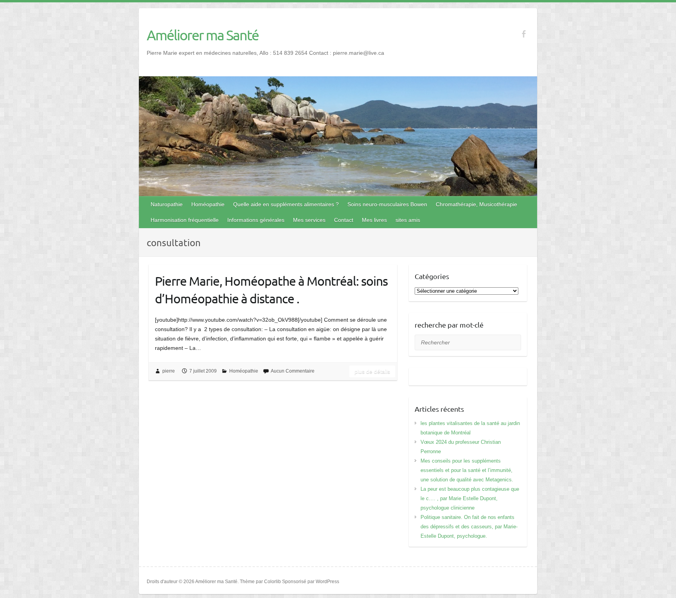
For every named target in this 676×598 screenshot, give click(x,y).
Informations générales (255, 220)
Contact (343, 220)
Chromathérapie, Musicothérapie (476, 204)
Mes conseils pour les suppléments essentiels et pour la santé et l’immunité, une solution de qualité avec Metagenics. (467, 470)
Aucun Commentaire (293, 371)
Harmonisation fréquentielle (185, 220)
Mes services (309, 220)
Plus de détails (372, 371)
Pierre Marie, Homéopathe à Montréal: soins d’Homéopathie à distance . (271, 289)
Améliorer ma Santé (203, 35)
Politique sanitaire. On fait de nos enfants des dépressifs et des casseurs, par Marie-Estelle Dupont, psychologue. (469, 526)
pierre (168, 371)
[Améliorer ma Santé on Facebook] (523, 34)
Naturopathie (167, 204)
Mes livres (374, 220)
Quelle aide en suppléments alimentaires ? (286, 204)
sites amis (408, 220)
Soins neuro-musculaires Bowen (387, 204)
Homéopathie (208, 204)
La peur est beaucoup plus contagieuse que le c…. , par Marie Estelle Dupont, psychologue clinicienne (470, 498)
